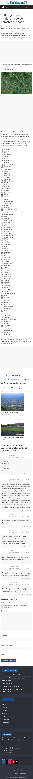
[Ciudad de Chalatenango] (12, 394)
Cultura (4, 704)
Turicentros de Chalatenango (11, 686)
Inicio (2, 11)
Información (9, 11)
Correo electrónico (7, 645)
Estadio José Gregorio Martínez (12, 437)
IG (9, 762)
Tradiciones (5, 723)
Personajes (5, 719)
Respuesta (27, 474)
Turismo (4, 726)
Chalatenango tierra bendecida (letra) (18, 380)
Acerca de (11, 773)
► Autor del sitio (7, 750)
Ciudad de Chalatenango (10, 412)
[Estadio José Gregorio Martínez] (12, 419)
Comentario (5, 611)
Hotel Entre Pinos (7, 683)
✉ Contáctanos (7, 752)
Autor (17, 773)
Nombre (4, 636)
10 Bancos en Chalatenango (11, 388)
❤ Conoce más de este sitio (11, 748)
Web (2, 654)
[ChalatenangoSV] (3, 7)
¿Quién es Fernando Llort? (11, 376)
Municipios (5, 716)
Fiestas (4, 707)
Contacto (23, 773)
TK (17, 762)
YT (13, 762)
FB (3, 762)
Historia (4, 710)
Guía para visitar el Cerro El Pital (12, 675)
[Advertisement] (16, 51)
